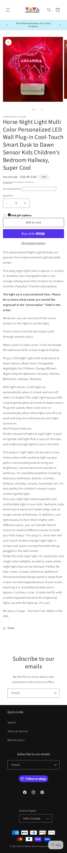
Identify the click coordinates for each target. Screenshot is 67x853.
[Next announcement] (60, 25)
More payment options (34, 242)
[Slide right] (42, 110)
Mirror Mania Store (27, 846)
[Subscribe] (55, 693)
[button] (8, 10)
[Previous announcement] (7, 25)
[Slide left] (25, 110)
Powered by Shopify (47, 846)
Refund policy (16, 740)
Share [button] (11, 628)
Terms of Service (17, 731)
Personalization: (12, 188)
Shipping (7, 182)
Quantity (8, 195)
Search (11, 722)
